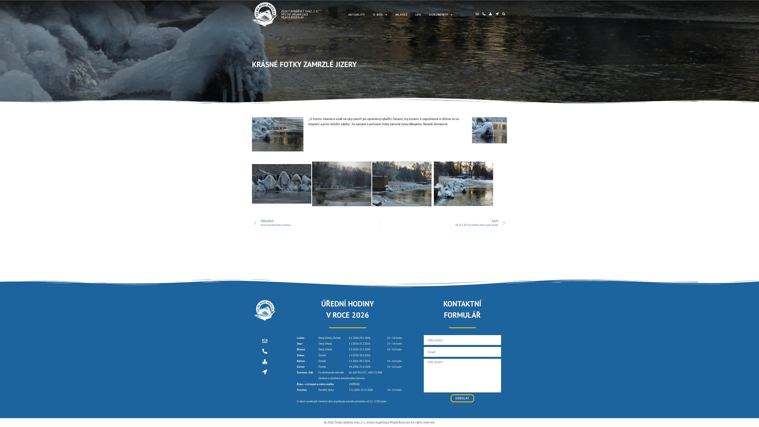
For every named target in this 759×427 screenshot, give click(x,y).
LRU (418, 14)
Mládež (402, 14)
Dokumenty (438, 14)
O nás (378, 14)
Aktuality (356, 14)
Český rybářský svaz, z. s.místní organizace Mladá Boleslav (299, 14)
